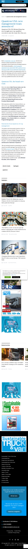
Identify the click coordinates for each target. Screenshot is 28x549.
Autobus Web (5, 480)
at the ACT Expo (10, 149)
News (11, 205)
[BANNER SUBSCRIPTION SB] (11, 406)
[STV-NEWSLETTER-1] (14, 324)
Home (3, 16)
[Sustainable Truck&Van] (3, 2)
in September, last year (9, 61)
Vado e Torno (5, 472)
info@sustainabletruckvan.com (11, 527)
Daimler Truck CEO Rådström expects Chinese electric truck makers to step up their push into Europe (13, 201)
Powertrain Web (6, 476)
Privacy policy (10, 531)
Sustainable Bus (5, 458)
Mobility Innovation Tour (8, 468)
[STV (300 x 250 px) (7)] (11, 423)
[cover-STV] (14, 303)
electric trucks (6, 166)
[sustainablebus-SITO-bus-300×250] (14, 281)
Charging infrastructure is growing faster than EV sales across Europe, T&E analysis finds (13, 258)
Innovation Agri (5, 470)
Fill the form (14, 496)
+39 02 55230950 (7, 524)
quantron (5, 170)
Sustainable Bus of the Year (8, 462)
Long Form (12, 234)
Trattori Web (5, 478)
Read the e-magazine (14, 511)
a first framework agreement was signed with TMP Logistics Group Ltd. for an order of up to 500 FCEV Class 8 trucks (14, 67)
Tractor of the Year (6, 466)
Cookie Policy (17, 531)
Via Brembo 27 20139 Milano (10, 521)
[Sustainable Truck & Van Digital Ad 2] (14, 11)
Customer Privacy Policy (13, 532)
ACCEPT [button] (7, 277)
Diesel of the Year (6, 464)
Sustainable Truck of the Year (9, 456)
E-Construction (5, 482)
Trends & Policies (13, 262)
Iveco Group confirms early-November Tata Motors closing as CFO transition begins (12, 364)
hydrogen (15, 166)
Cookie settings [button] (16, 277)
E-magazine (19, 1)
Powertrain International (8, 460)
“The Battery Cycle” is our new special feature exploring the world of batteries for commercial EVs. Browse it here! (14, 229)
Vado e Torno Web (6, 474)
